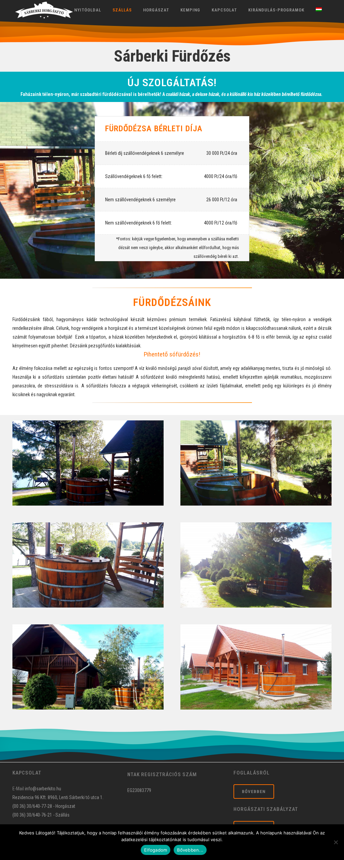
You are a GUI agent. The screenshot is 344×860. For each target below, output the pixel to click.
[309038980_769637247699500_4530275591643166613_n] (88, 667)
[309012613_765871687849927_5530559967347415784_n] (256, 667)
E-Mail (18, 788)
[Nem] (335, 842)
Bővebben (254, 791)
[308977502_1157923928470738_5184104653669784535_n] (88, 565)
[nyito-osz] (256, 463)
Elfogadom (155, 850)
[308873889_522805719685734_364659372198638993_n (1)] (88, 463)
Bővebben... (190, 850)
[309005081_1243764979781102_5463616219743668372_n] (256, 565)
